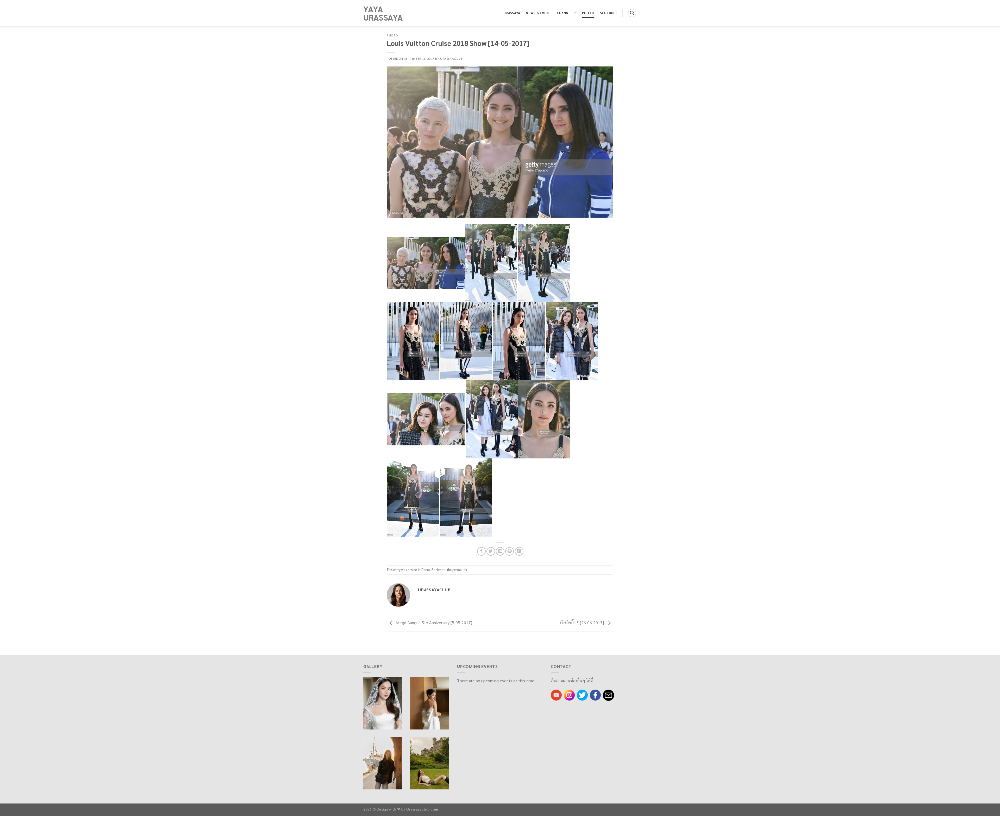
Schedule (609, 13)
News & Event (538, 13)
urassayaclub (451, 58)
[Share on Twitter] (490, 551)
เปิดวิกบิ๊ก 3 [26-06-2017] (582, 622)
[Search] (632, 13)
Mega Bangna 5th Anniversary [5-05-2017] (433, 622)
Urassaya (511, 13)
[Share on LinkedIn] (519, 551)
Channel (565, 13)
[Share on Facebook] (481, 551)
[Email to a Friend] (500, 551)
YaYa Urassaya (383, 13)
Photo (588, 13)
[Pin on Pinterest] (509, 551)
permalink (459, 569)
